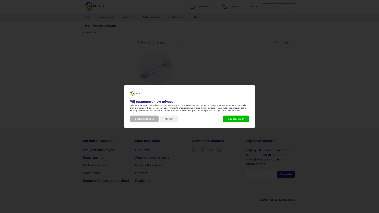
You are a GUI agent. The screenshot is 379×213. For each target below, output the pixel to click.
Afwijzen (169, 118)
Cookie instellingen (144, 118)
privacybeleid (237, 108)
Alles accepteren (236, 118)
